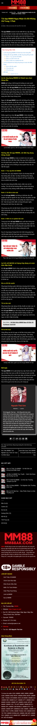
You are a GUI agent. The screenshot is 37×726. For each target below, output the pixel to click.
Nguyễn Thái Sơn (21, 26)
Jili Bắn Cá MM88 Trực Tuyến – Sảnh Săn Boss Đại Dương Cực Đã (20, 475)
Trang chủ (5, 12)
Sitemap (5, 626)
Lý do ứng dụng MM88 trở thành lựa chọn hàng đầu (17, 52)
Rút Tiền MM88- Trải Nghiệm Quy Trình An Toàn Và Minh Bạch (9, 453)
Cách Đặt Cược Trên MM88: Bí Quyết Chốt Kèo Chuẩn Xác (27, 453)
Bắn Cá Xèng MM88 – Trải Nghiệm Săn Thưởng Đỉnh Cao (21, 486)
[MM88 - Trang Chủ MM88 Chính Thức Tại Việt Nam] (18, 3)
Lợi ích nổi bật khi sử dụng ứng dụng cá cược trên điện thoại (18, 63)
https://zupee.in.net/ (15, 609)
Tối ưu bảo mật (9, 68)
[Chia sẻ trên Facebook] (13, 438)
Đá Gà (3, 510)
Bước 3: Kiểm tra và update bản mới (14, 60)
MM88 (33, 42)
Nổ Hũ (3, 516)
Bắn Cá (3, 503)
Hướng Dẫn (12, 12)
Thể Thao (4, 520)
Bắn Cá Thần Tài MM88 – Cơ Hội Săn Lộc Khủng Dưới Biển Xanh (19, 469)
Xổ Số (3, 523)
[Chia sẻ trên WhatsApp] (10, 438)
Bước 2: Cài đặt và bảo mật (12, 58)
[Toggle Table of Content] (32, 50)
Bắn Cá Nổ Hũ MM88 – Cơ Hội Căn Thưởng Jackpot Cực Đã (19, 480)
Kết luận (6, 72)
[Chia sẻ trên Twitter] (16, 438)
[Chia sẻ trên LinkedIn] (26, 438)
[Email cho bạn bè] (20, 438)
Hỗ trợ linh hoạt (9, 70)
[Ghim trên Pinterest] (23, 438)
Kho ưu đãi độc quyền (11, 66)
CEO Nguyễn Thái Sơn (15, 629)
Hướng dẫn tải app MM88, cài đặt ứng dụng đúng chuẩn (18, 55)
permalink (3, 446)
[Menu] (2, 3)
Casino (3, 506)
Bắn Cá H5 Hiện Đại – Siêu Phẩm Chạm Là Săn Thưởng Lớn (20, 492)
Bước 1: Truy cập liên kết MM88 (13, 56)
